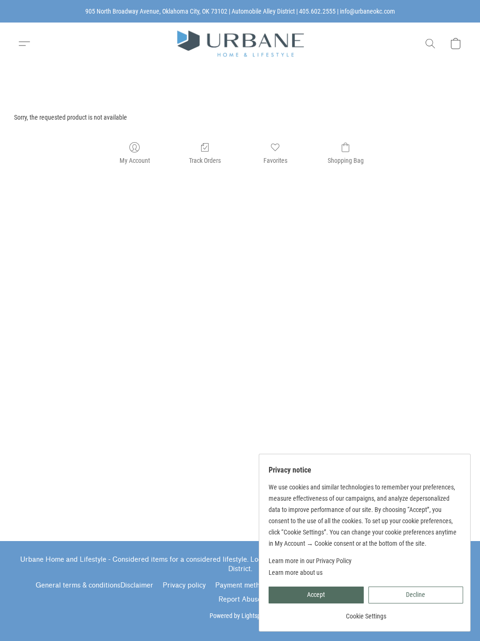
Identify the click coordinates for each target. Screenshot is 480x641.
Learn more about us (295, 572)
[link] (366, 612)
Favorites (275, 160)
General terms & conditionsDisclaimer (94, 585)
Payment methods (243, 585)
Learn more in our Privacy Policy (310, 561)
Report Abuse (240, 599)
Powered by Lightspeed (240, 615)
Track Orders (205, 160)
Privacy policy (184, 585)
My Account (135, 160)
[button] (240, 43)
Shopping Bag (346, 160)
